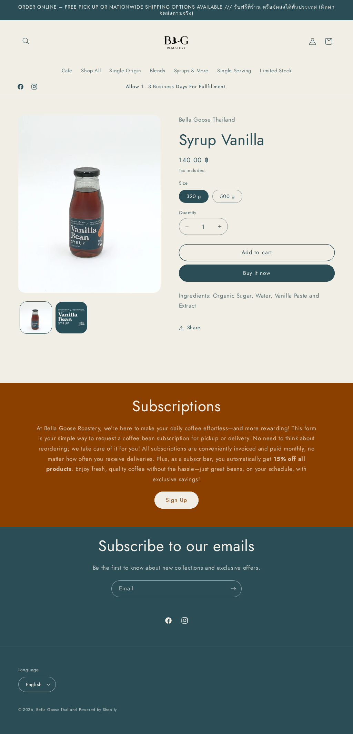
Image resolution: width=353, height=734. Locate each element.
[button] (26, 41)
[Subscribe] (233, 588)
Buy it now (257, 273)
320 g (193, 196)
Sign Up (176, 500)
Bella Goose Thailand (56, 709)
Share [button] (194, 327)
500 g (227, 196)
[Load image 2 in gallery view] (71, 317)
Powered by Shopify (98, 709)
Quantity (187, 212)
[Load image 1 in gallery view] (36, 317)
